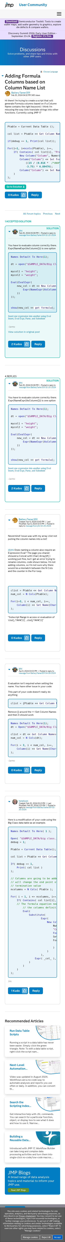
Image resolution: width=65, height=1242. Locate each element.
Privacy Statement (27, 1216)
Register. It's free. (42, 36)
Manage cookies (30, 1237)
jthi (20, 230)
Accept (57, 1237)
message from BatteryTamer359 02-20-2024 (37, 235)
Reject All (46, 1237)
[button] (2, 76)
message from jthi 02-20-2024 (38, 526)
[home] (8, 4)
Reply (35, 195)
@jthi (11, 549)
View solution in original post (24, 331)
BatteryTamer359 (20, 92)
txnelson (23, 800)
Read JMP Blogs (18, 1190)
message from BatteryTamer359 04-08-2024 (37, 673)
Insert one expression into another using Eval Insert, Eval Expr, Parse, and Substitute (29, 317)
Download (11, 21)
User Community (33, 5)
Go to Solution (14, 186)
